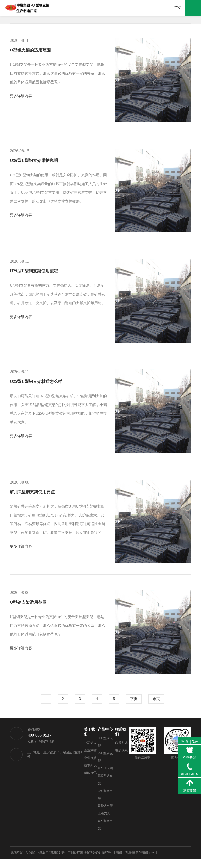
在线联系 (121, 750)
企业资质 (90, 758)
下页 (133, 699)
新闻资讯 (90, 773)
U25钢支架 (105, 768)
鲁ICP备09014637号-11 (99, 853)
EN (177, 7)
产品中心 (105, 729)
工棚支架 (104, 813)
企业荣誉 (90, 750)
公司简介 (90, 743)
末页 (156, 699)
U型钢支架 (105, 806)
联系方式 (121, 743)
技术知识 (90, 765)
